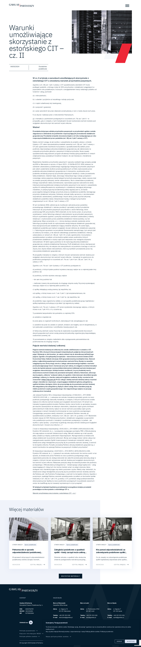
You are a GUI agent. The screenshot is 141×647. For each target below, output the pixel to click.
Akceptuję (130, 641)
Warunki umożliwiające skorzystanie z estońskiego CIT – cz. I (54, 493)
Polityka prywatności (27, 630)
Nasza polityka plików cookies (57, 636)
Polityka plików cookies (28, 636)
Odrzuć (119, 641)
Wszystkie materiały (70, 576)
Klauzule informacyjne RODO (30, 633)
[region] (91, 632)
